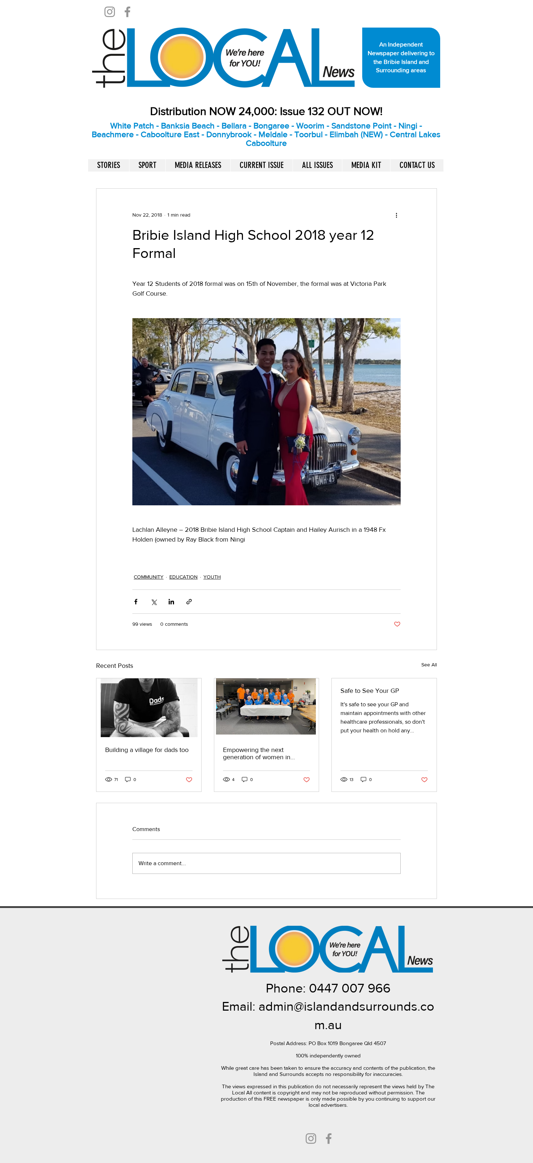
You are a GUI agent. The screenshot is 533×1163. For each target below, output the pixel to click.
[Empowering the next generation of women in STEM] (266, 707)
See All (429, 664)
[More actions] (396, 214)
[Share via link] (189, 601)
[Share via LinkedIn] (171, 601)
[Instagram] (110, 12)
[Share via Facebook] (135, 601)
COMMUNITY (149, 577)
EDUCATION (183, 577)
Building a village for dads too (147, 749)
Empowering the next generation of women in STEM (256, 753)
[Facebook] (127, 12)
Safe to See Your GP (369, 690)
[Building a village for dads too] (148, 707)
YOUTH (212, 577)
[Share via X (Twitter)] (153, 601)
